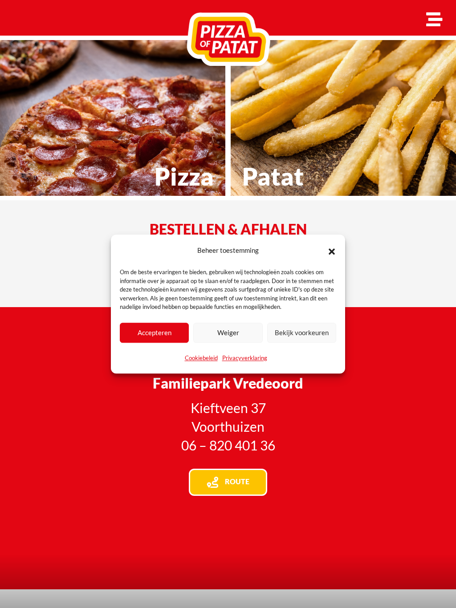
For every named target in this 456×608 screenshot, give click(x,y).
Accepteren (154, 332)
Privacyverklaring (244, 357)
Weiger (228, 332)
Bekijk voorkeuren (302, 332)
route (237, 481)
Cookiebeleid (201, 357)
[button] (331, 250)
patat (273, 176)
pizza (184, 176)
